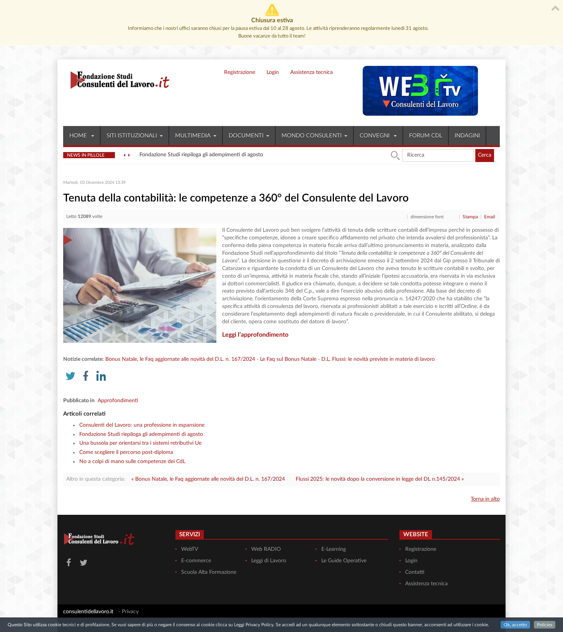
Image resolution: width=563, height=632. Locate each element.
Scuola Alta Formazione (208, 572)
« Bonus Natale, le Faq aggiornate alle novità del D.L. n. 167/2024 (208, 479)
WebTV (189, 549)
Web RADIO (266, 549)
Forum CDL (425, 136)
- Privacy (128, 611)
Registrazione (239, 72)
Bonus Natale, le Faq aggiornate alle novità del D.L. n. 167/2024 (180, 359)
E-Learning (333, 549)
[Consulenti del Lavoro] (116, 79)
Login (273, 72)
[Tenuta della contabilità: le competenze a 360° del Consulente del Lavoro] (139, 285)
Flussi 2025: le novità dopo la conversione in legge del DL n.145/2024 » (380, 479)
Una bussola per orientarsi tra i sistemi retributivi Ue (140, 443)
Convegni (375, 136)
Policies (544, 624)
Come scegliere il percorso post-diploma (126, 452)
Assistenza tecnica (311, 72)
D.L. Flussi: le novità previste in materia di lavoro (378, 359)
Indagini (467, 136)
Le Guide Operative (344, 560)
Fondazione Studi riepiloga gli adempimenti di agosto (141, 434)
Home (78, 136)
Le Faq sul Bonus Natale (288, 359)
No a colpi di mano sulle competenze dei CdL (132, 461)
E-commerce (196, 560)
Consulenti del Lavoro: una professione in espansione (142, 425)
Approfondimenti (118, 400)
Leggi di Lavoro (268, 560)
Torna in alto (485, 499)
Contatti (414, 572)
